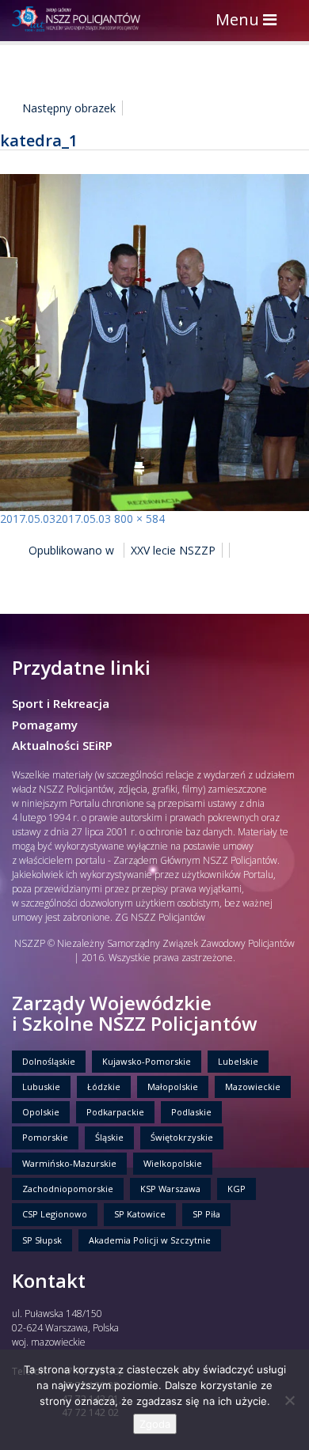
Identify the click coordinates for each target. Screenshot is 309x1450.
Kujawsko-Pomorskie (146, 1061)
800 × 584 (139, 518)
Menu (250, 21)
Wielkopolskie (172, 1163)
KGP (236, 1188)
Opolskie (40, 1112)
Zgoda (154, 1424)
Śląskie (109, 1137)
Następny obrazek (69, 107)
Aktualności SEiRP (62, 745)
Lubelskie (238, 1061)
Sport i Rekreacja (60, 703)
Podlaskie (191, 1112)
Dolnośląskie (48, 1061)
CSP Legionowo (54, 1214)
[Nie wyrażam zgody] (289, 1400)
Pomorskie (45, 1137)
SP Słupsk (42, 1240)
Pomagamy (45, 725)
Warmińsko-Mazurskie (69, 1163)
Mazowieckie (252, 1086)
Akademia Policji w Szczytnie (150, 1240)
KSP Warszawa (170, 1188)
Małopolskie (172, 1086)
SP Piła (206, 1214)
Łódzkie (103, 1086)
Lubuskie (41, 1086)
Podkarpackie (115, 1112)
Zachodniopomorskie (67, 1188)
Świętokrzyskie (182, 1137)
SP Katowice (140, 1214)
